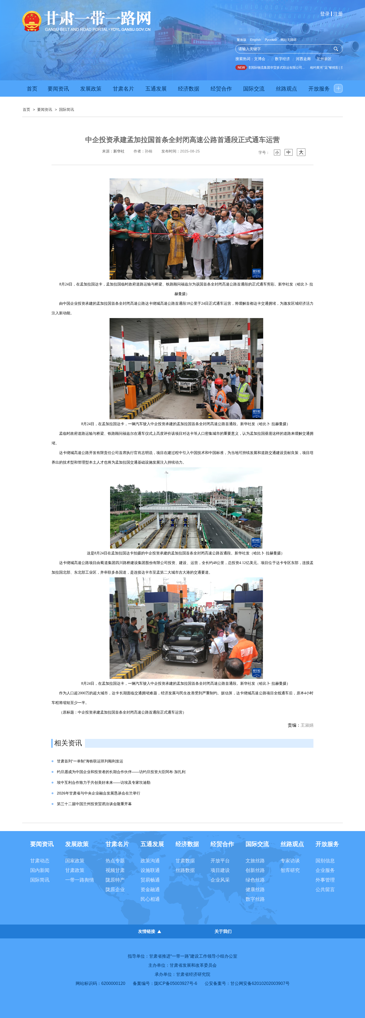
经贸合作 (221, 89)
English (255, 40)
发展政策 (91, 89)
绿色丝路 (255, 880)
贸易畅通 (150, 880)
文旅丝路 (255, 860)
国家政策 (74, 860)
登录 (325, 14)
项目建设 (220, 870)
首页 (32, 89)
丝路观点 (286, 89)
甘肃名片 (123, 89)
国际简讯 (66, 109)
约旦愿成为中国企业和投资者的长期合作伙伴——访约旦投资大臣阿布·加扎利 (121, 772)
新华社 (119, 151)
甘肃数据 (185, 860)
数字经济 (282, 59)
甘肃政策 (74, 870)
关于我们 (223, 931)
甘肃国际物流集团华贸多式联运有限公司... (266, 67)
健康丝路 (255, 889)
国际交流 (254, 89)
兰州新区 (324, 59)
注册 (338, 14)
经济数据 (188, 89)
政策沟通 (150, 860)
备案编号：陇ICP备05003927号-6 (165, 983)
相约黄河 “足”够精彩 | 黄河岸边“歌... (326, 67)
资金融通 (150, 889)
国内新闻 (39, 870)
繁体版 (241, 40)
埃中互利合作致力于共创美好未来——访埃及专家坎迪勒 (103, 782)
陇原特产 (115, 880)
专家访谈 (290, 860)
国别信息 (325, 860)
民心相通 (150, 899)
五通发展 (156, 89)
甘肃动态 (39, 860)
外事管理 (325, 880)
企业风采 (220, 880)
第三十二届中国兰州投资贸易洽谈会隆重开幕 (94, 804)
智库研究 (290, 870)
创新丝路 (255, 870)
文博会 (259, 59)
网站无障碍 (289, 40)
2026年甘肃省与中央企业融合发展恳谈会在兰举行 (98, 793)
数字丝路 (255, 899)
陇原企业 (115, 889)
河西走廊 (303, 59)
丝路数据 (185, 870)
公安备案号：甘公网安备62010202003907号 (247, 983)
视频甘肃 (115, 870)
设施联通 (150, 870)
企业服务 (325, 870)
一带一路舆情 (79, 880)
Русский (271, 40)
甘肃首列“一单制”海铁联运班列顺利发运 (90, 761)
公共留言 (325, 889)
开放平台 (220, 860)
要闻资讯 (58, 89)
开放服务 (319, 89)
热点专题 (115, 860)
